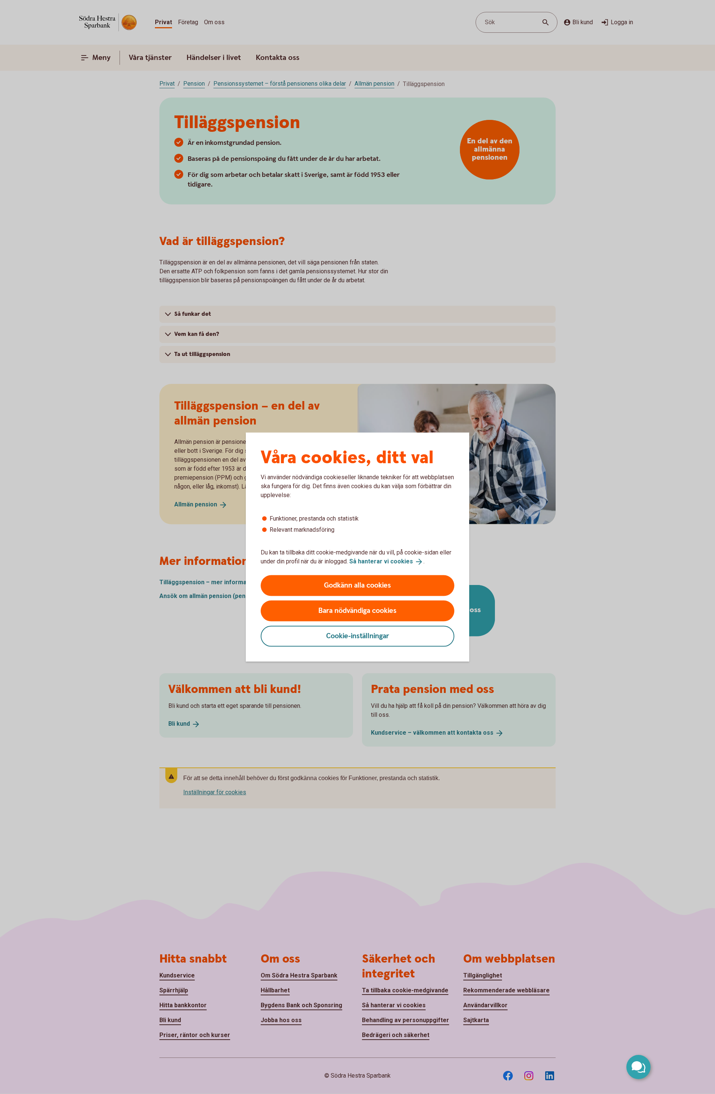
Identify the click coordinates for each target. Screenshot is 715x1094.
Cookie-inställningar (357, 635)
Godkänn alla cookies (357, 585)
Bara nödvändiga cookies (357, 610)
